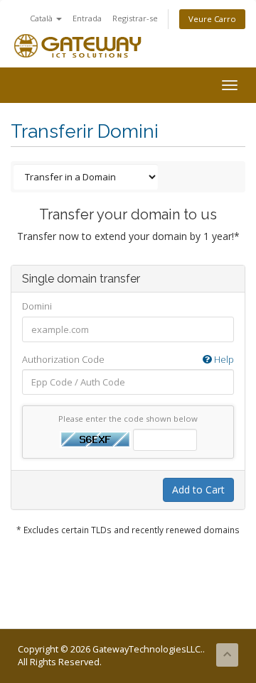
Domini (37, 306)
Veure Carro (212, 18)
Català (42, 18)
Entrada (87, 18)
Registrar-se (135, 18)
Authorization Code (128, 359)
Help (223, 359)
